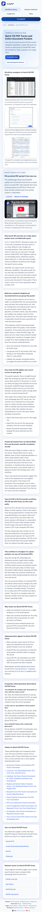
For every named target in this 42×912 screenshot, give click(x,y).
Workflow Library (11, 9)
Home (4, 25)
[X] (29, 910)
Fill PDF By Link (11, 889)
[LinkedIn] (12, 910)
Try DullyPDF (21, 19)
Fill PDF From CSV (11, 879)
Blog (31, 14)
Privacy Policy (13, 905)
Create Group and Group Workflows (17, 846)
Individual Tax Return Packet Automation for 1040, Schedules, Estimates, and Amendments (21, 778)
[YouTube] (27, 910)
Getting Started (24, 901)
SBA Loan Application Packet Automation (21, 803)
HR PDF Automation (12, 894)
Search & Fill (10, 841)
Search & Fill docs (17, 671)
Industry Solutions (31, 9)
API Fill (8, 851)
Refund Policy (33, 905)
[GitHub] (15, 910)
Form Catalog (15, 901)
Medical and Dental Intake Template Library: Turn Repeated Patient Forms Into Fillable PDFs (21, 786)
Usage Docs (11, 14)
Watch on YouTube (21, 197)
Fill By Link (9, 856)
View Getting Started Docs (15, 62)
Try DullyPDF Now (12, 57)
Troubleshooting (26, 903)
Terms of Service (23, 905)
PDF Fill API (9, 884)
